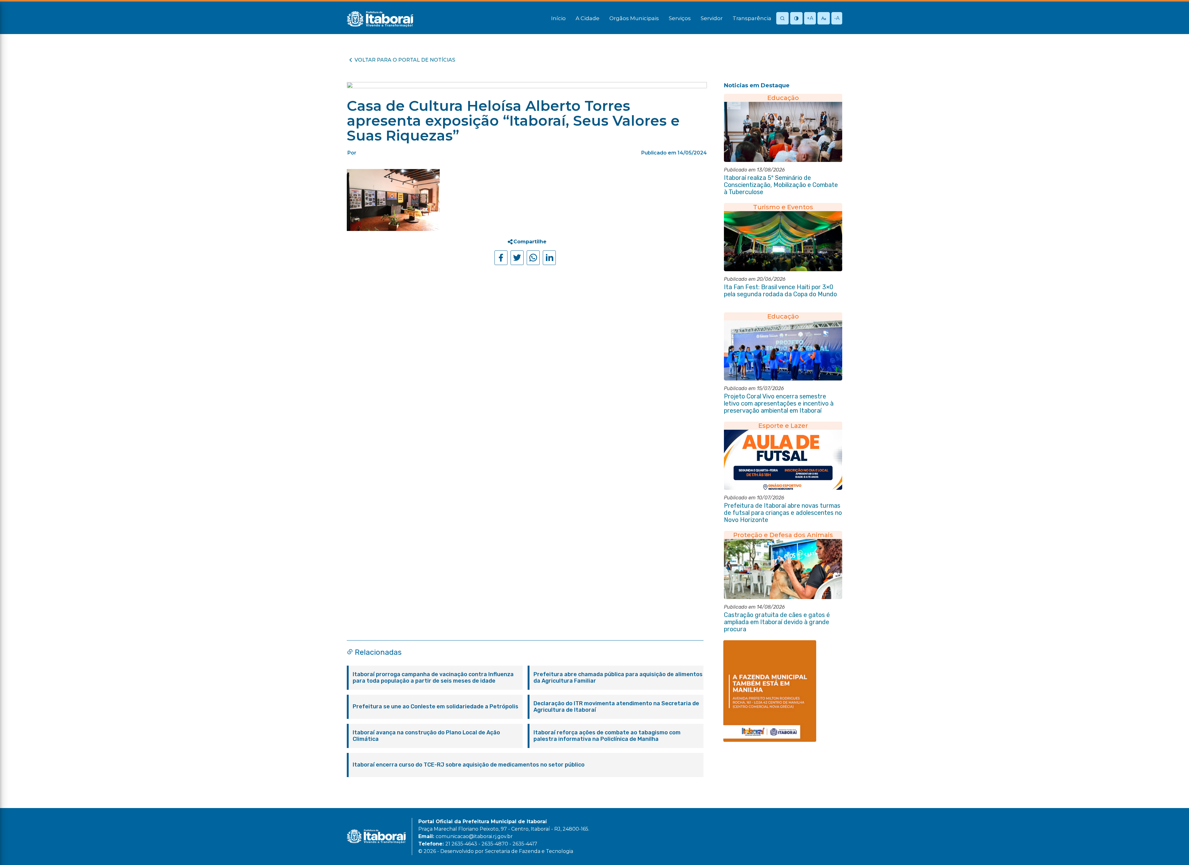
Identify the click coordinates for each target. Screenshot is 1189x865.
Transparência (752, 18)
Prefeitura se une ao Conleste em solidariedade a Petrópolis (435, 706)
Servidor (712, 18)
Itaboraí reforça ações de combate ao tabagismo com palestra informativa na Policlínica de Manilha (607, 735)
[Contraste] (796, 19)
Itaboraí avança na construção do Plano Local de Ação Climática (426, 735)
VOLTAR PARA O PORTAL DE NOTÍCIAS (405, 60)
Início (558, 18)
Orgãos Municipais (634, 18)
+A (810, 18)
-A (836, 18)
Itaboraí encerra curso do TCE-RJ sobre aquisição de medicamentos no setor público (469, 765)
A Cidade (587, 18)
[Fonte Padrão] (823, 19)
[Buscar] (782, 19)
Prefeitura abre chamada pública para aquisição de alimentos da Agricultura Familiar (618, 677)
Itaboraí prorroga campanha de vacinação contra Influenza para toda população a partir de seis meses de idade (433, 677)
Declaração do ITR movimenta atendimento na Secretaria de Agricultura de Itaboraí (616, 706)
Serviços (680, 18)
